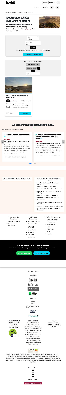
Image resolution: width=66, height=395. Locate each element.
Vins (48, 226)
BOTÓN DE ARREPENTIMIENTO (33, 383)
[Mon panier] (57, 7)
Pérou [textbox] (30, 39)
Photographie (51, 224)
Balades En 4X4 (32, 223)
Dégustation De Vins (33, 221)
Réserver (25, 113)
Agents (45, 7)
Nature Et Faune (51, 222)
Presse (54, 326)
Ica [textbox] (27, 44)
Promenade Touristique (31, 226)
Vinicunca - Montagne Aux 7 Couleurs (47, 197)
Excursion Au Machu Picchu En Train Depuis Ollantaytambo (49, 192)
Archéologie (50, 229)
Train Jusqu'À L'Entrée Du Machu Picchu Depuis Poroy (48, 183)
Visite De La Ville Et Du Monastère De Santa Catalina (49, 202)
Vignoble (49, 233)
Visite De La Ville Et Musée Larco (46, 186)
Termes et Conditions (53, 323)
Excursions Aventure (14, 221)
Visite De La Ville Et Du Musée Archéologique (50, 206)
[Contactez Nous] (52, 7)
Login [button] (36, 7)
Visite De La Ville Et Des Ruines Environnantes (50, 189)
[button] (3, 141)
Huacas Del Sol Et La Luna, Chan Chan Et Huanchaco (48, 209)
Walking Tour (31, 237)
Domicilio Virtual (13, 327)
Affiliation (53, 321)
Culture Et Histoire (52, 219)
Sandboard (31, 234)
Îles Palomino (41, 200)
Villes (48, 231)
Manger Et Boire (32, 230)
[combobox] (33, 38)
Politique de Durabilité (53, 325)
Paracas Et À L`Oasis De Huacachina (47, 195)
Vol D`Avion (31, 232)
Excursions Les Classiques (12, 224)
